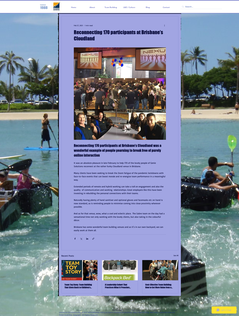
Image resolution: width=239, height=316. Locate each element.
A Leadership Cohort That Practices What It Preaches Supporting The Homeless (117, 286)
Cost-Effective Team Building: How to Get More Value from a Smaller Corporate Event (158, 286)
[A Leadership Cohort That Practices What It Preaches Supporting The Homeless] (120, 270)
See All (176, 255)
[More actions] (164, 25)
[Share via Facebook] (75, 238)
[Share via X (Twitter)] (81, 238)
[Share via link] (93, 238)
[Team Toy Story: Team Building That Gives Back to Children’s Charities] (79, 270)
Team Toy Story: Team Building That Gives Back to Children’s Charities (78, 286)
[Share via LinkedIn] (87, 238)
